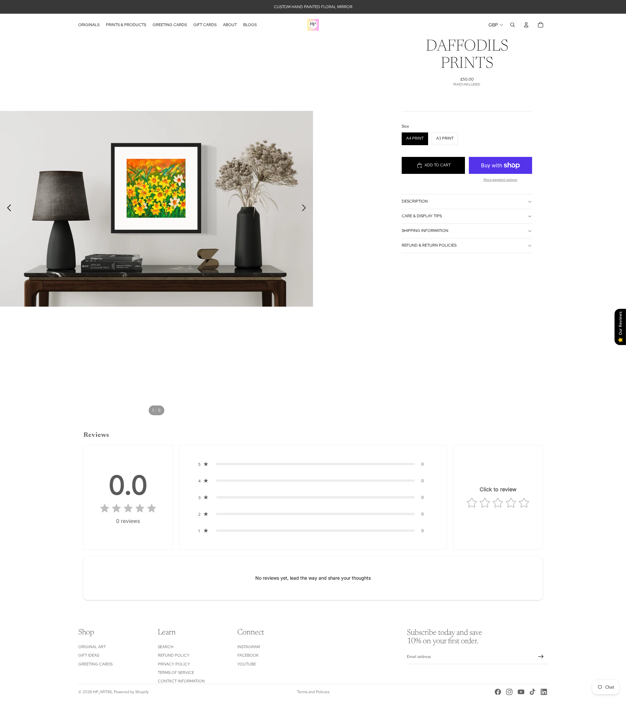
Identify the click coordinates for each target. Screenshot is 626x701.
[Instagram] (509, 692)
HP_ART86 (102, 691)
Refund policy (173, 655)
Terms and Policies (313, 691)
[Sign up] (541, 657)
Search (165, 646)
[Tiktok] (532, 692)
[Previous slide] (7, 209)
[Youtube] (521, 692)
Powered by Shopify (131, 691)
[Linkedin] (544, 692)
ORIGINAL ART (92, 646)
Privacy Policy (174, 664)
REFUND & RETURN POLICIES (429, 245)
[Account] (526, 25)
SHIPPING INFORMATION (425, 230)
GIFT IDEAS (88, 655)
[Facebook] (498, 692)
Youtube (246, 664)
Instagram (248, 646)
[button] (313, 464)
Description (415, 201)
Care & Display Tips (422, 216)
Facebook (248, 655)
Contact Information (181, 681)
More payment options (500, 179)
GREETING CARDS (95, 664)
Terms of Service (176, 672)
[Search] (512, 25)
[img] (128, 508)
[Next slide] (305, 209)
